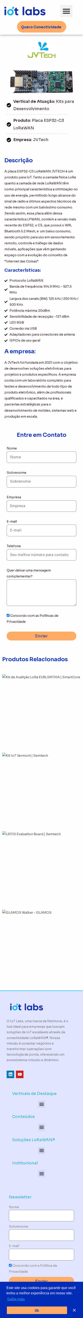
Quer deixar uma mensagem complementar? (29, 573)
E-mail (12, 521)
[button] (66, 11)
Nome (12, 448)
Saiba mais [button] (16, 1299)
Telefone (14, 546)
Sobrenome (16, 473)
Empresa (14, 497)
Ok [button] (37, 1310)
